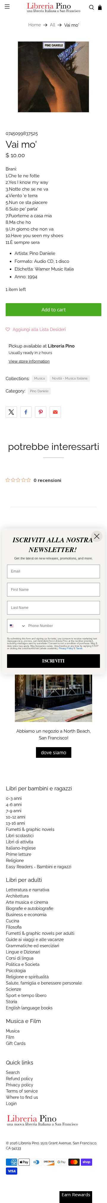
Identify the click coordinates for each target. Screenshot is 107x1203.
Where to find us (22, 1097)
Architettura (17, 896)
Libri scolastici (20, 835)
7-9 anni (13, 810)
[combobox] (16, 625)
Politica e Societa (23, 964)
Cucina (12, 921)
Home (34, 25)
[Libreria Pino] (53, 7)
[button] (36, 329)
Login (11, 1103)
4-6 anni (14, 804)
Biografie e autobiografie (29, 908)
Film (10, 1037)
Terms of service (22, 1091)
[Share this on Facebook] (26, 412)
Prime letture (18, 854)
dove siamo (53, 752)
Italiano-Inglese (21, 848)
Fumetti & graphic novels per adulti (40, 933)
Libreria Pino (28, 1143)
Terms (79, 648)
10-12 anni (15, 817)
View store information (29, 361)
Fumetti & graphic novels (30, 829)
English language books (29, 1008)
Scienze (13, 989)
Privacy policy (19, 1085)
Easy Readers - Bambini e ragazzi (38, 866)
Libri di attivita (19, 841)
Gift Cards (16, 1043)
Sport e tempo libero (26, 995)
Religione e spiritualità (27, 976)
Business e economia (26, 914)
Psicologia (16, 970)
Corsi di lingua (20, 958)
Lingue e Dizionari (23, 952)
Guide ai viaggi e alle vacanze (35, 939)
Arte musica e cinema (27, 902)
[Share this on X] (11, 412)
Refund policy (19, 1078)
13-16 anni (15, 823)
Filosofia (14, 927)
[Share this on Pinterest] (40, 412)
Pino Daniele (39, 391)
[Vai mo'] (53, 76)
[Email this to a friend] (55, 412)
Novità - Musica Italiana (69, 378)
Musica (39, 378)
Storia (11, 1001)
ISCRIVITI (53, 661)
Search (13, 1072)
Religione (15, 860)
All (52, 25)
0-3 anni (14, 798)
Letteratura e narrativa (27, 889)
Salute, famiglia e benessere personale (44, 983)
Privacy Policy (66, 648)
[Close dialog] (96, 536)
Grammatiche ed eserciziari (32, 945)
